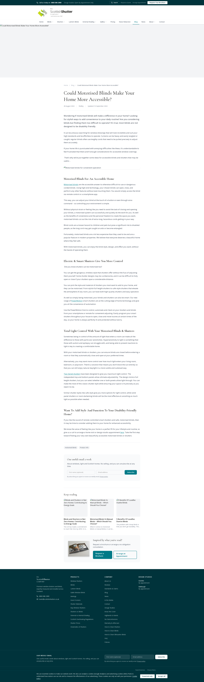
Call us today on (50, 3)
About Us (108, 581)
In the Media (109, 600)
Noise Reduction (124, 22)
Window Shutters (76, 581)
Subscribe (130, 472)
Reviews (107, 585)
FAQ (106, 638)
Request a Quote (126, 3)
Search (116, 3)
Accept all (161, 676)
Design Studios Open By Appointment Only (78, 3)
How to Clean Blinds (111, 631)
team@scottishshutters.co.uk (49, 599)
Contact (162, 22)
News (143, 22)
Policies (107, 642)
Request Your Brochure (157, 3)
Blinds (49, 22)
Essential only (147, 676)
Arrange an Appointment (121, 554)
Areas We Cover (110, 612)
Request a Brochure (100, 554)
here (122, 432)
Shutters (60, 22)
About (151, 22)
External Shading (88, 22)
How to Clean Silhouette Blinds (115, 635)
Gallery (102, 22)
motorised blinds (70, 448)
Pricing (112, 22)
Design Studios (110, 608)
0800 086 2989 (44, 596)
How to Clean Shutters (112, 627)
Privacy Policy (151, 670)
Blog (136, 22)
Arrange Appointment (139, 3)
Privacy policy (104, 477)
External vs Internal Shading (80, 615)
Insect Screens (76, 600)
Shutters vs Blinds (77, 612)
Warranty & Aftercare (112, 623)
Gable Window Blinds (78, 592)
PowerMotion (76, 301)
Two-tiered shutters (72, 374)
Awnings (73, 596)
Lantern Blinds (74, 22)
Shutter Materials (76, 604)
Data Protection (140, 670)
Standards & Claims (111, 589)
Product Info (84, 448)
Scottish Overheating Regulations (82, 619)
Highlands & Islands (111, 615)
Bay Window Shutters (78, 608)
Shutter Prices (75, 623)
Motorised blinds (71, 184)
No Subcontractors (111, 619)
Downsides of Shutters (78, 627)
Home (41, 22)
